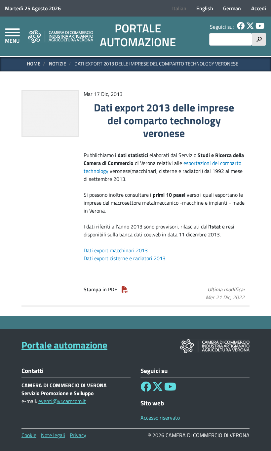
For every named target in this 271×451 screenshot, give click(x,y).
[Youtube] (259, 27)
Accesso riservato (160, 418)
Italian (179, 8)
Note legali (53, 435)
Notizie (57, 63)
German (232, 8)
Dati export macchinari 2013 (116, 250)
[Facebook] (241, 27)
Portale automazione (138, 35)
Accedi (258, 8)
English (204, 8)
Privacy (78, 435)
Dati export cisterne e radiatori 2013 (125, 258)
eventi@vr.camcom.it (62, 401)
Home (33, 63)
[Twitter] (250, 27)
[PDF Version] (125, 289)
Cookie (28, 435)
